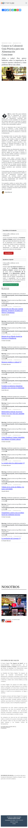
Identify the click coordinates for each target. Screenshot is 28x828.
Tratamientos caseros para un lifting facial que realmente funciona (12, 513)
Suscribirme (8, 253)
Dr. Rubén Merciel (5, 726)
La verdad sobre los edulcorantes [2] (13, 463)
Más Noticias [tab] (5, 288)
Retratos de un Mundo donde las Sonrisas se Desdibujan (11, 337)
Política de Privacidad (14, 821)
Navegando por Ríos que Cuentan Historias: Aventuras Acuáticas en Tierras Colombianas (12, 310)
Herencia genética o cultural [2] (11, 362)
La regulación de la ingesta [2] (11, 538)
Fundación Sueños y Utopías (14, 818)
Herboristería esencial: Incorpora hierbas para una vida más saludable (12, 412)
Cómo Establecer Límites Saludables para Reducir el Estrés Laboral (13, 438)
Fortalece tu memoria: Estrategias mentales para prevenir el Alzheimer (12, 387)
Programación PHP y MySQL (10, 820)
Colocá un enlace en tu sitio (11, 284)
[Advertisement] (14, 27)
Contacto (14, 823)
